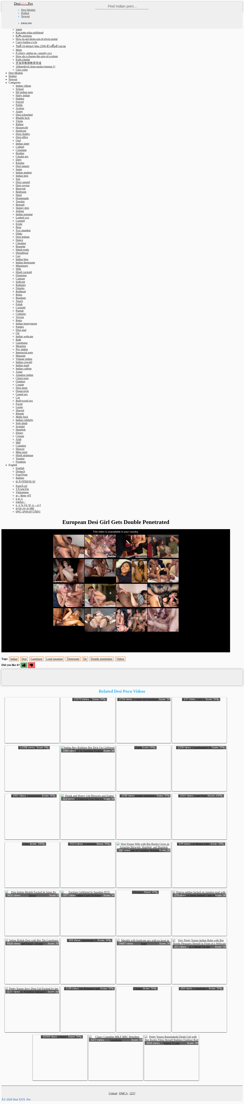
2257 (132, 1093)
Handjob (21, 429)
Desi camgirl (23, 182)
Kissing (20, 162)
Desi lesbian (22, 236)
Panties (20, 326)
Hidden (20, 98)
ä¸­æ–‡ (19, 498)
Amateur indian (24, 375)
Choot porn (22, 378)
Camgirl (20, 220)
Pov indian (22, 349)
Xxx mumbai (23, 230)
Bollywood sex (24, 400)
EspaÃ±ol (21, 485)
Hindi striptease (24, 455)
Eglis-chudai (23, 59)
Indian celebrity (24, 419)
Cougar (20, 436)
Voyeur (20, 317)
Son (18, 178)
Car (18, 397)
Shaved (20, 410)
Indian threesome (25, 262)
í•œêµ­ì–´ (21, 501)
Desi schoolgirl (24, 114)
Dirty (19, 159)
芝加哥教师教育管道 (28, 62)
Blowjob (21, 188)
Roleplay (21, 285)
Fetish (19, 304)
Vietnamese (22, 492)
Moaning (21, 346)
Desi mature (22, 166)
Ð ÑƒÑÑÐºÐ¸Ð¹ (26, 481)
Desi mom (21, 387)
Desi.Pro (23, 3)
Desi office (22, 137)
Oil (17, 333)
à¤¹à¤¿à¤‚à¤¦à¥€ (25, 508)
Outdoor (20, 381)
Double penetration (101, 658)
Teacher (20, 201)
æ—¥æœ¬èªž (23, 495)
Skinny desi (22, 207)
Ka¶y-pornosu (24, 35)
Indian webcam (24, 336)
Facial (19, 403)
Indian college (24, 368)
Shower (20, 448)
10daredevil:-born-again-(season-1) (35, 66)
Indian (14, 658)
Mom (19, 49)
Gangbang (22, 342)
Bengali (20, 204)
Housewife (22, 127)
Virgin (19, 121)
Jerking (20, 211)
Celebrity (21, 313)
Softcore (20, 281)
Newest (25, 16)
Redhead (21, 291)
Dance (19, 240)
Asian (19, 371)
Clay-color (22, 69)
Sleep (19, 29)
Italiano (20, 477)
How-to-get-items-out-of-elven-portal (37, 39)
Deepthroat (22, 252)
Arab (18, 439)
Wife (18, 268)
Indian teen (22, 175)
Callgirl (20, 146)
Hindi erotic (22, 249)
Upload (113, 1093)
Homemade (22, 198)
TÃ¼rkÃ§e (22, 489)
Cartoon (20, 278)
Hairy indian (23, 95)
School (20, 89)
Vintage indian (24, 358)
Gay (18, 256)
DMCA (123, 1093)
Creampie (21, 150)
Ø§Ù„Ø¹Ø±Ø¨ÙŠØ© (28, 511)
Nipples (20, 288)
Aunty (19, 111)
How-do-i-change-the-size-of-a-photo (37, 56)
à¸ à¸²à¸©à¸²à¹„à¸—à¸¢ (28, 505)
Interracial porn (24, 352)
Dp (85, 658)
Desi (24, 658)
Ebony (19, 432)
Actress (20, 108)
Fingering (21, 275)
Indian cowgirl (24, 362)
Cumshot (21, 445)
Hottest (25, 13)
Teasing (20, 458)
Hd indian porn (24, 92)
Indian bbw (22, 259)
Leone (19, 407)
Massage (21, 355)
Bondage (21, 297)
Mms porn (21, 452)
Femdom (21, 461)
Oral (18, 140)
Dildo (19, 233)
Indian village (23, 85)
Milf (18, 442)
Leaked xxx (22, 217)
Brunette (20, 246)
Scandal (20, 426)
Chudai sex (22, 156)
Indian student (24, 172)
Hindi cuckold (24, 272)
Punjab (20, 310)
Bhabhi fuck (23, 117)
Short (19, 195)
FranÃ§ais (22, 474)
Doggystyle (22, 391)
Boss (18, 227)
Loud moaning (54, 658)
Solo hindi (21, 423)
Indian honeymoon (26, 323)
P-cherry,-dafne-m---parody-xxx (34, 53)
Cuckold (20, 307)
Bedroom (21, 191)
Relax (19, 294)
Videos (120, 658)
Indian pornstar (24, 214)
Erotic (19, 223)
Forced (20, 101)
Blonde (20, 413)
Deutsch (20, 471)
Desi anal (21, 330)
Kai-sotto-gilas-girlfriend (29, 32)
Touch (19, 301)
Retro (19, 320)
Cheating (21, 243)
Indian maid (22, 365)
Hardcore (21, 130)
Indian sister (22, 143)
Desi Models (28, 9)
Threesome (73, 658)
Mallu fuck (22, 416)
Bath (18, 339)
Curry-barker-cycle (26, 42)
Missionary (22, 265)
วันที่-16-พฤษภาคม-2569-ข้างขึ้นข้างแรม (41, 46)
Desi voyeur (22, 185)
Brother (20, 153)
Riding (19, 124)
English (20, 468)
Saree (19, 169)
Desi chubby (23, 134)
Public (19, 105)
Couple (20, 384)
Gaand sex (22, 394)
